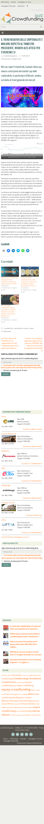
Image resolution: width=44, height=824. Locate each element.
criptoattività (8, 328)
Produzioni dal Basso (28, 704)
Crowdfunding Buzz (10, 56)
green (17, 694)
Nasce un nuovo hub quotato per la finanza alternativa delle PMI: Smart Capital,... (23, 644)
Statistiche (21, 6)
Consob (38, 675)
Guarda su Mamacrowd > (32, 429)
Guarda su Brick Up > (34, 515)
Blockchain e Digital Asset (12, 59)
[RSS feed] (41, 10)
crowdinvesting (20, 682)
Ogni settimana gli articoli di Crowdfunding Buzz (19, 358)
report (31, 328)
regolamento (10, 707)
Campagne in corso (24, 2)
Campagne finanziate (8, 6)
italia (30, 693)
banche (10, 675)
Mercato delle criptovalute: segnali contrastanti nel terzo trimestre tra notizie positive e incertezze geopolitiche (8, 311)
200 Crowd (4, 675)
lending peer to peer (22, 697)
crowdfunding (7, 678)
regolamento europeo (20, 707)
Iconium (25, 328)
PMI (8, 704)
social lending (26, 711)
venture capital (21, 715)
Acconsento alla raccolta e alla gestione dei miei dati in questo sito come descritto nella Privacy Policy (21, 366)
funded (13, 694)
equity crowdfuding (25, 685)
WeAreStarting (36, 715)
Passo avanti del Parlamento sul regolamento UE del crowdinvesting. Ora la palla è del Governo (10, 343)
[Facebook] (30, 10)
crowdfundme (9, 682)
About (5, 739)
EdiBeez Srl (19, 728)
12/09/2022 (25, 56)
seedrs (17, 711)
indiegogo (24, 694)
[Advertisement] (22, 593)
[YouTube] (33, 10)
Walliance (29, 715)
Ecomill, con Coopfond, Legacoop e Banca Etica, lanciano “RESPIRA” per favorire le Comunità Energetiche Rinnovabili (33, 343)
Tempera (29, 743)
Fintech (7, 694)
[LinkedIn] (38, 10)
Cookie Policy (24, 730)
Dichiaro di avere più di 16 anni (15, 370)
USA (16, 715)
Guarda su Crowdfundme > (32, 463)
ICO (20, 694)
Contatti (13, 2)
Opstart (16, 701)
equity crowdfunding (16, 689)
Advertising (5, 2)
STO (11, 715)
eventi (33, 690)
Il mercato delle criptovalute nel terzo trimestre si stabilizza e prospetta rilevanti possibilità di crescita (29, 282)
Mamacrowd (7, 700)
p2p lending (25, 700)
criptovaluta (18, 328)
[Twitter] (35, 10)
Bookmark (7, 331)
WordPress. (38, 743)
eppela (14, 685)
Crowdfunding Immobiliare (27, 678)
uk (13, 715)
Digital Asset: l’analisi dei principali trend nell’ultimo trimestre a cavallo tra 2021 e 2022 (9, 281)
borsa (23, 675)
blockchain (16, 675)
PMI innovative (15, 704)
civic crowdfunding (30, 675)
